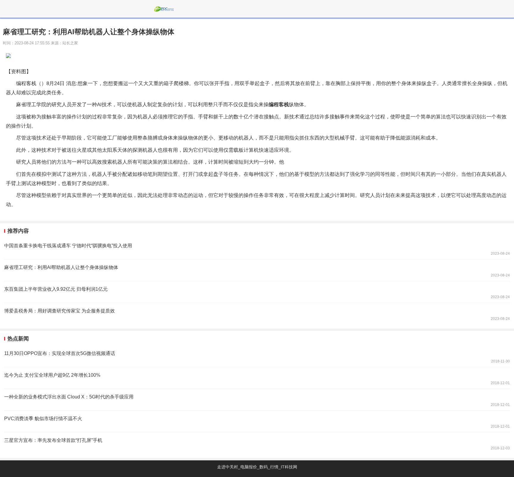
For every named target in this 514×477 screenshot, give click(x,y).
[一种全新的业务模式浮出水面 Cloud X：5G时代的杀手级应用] (257, 399)
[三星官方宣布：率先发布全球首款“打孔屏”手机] (257, 443)
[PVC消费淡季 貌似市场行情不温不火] (257, 421)
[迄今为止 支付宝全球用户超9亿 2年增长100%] (257, 378)
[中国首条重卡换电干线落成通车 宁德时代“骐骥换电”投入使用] (257, 248)
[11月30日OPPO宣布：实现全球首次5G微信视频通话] (257, 356)
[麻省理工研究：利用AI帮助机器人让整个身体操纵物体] (257, 270)
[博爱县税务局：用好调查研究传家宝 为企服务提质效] (257, 313)
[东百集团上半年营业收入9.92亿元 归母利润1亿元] (257, 292)
